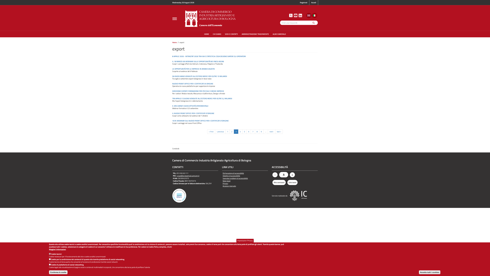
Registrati (303, 2)
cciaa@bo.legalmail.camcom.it (188, 175)
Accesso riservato (229, 186)
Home (174, 42)
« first (211, 131)
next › (272, 131)
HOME (206, 34)
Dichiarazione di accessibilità (233, 173)
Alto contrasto (279, 182)
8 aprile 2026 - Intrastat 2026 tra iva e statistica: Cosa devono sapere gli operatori (209, 56)
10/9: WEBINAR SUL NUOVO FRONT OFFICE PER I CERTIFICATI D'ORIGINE (200, 120)
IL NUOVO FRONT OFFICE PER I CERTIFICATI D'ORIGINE (193, 113)
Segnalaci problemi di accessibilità (235, 178)
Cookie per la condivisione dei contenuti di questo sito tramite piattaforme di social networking (87, 259)
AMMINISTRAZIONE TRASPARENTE (255, 34)
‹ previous (220, 131)
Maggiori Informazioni (57, 249)
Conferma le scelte (58, 272)
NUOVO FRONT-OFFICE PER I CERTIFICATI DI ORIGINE (192, 83)
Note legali (226, 181)
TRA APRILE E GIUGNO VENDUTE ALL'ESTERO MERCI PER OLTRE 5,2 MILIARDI (202, 98)
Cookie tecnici (56, 254)
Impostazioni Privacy (245, 240)
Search (313, 22)
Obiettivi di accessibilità (231, 176)
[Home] (210, 18)
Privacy (225, 183)
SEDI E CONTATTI (231, 34)
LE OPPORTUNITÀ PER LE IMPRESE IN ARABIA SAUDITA (193, 68)
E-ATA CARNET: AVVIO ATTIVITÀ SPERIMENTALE (190, 106)
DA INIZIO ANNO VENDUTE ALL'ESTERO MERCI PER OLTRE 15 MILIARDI (199, 76)
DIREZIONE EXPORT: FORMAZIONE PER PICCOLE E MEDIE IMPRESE (198, 91)
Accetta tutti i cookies (429, 272)
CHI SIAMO (217, 34)
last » (279, 131)
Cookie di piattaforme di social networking (67, 264)
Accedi (313, 2)
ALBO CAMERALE (279, 34)
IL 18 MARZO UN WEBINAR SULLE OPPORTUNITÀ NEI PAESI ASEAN (198, 61)
